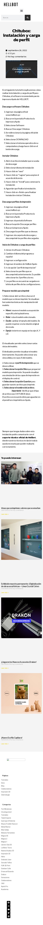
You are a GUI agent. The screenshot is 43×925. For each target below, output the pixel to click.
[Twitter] (8, 913)
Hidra (3, 857)
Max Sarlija (5, 830)
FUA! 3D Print (5, 865)
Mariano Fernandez (8, 833)
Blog (2, 786)
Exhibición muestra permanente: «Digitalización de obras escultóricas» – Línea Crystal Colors (21, 585)
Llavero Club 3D (6, 845)
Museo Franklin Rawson (9, 824)
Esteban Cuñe (6, 868)
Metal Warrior (6, 827)
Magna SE (4, 836)
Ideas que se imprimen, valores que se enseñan (20, 508)
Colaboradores (6, 789)
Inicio (3, 783)
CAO (2, 883)
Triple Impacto (6, 818)
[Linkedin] (8, 916)
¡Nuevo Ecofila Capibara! (11, 737)
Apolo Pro (4, 886)
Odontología (5, 795)
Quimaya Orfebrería (8, 821)
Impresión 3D (5, 792)
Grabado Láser (6, 860)
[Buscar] (28, 17)
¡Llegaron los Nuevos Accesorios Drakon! (18, 662)
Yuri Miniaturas (6, 809)
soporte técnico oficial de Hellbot (19, 437)
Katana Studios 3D (7, 851)
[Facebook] (8, 902)
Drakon (3, 874)
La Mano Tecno (6, 848)
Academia (4, 889)
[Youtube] (8, 909)
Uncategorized (6, 812)
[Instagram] (8, 906)
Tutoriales (4, 780)
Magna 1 (4, 842)
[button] (21, 10)
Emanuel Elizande (7, 871)
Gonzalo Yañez (6, 863)
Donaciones (5, 877)
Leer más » (4, 514)
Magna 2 (4, 839)
